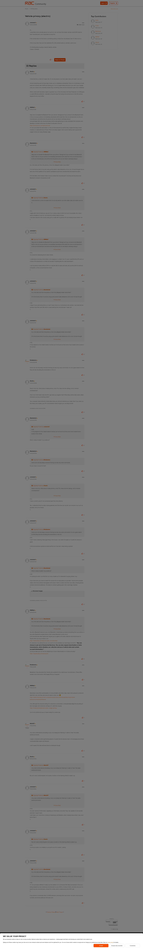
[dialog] (71, 941)
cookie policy (110, 942)
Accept (101, 945)
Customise (132, 945)
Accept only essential (116, 945)
